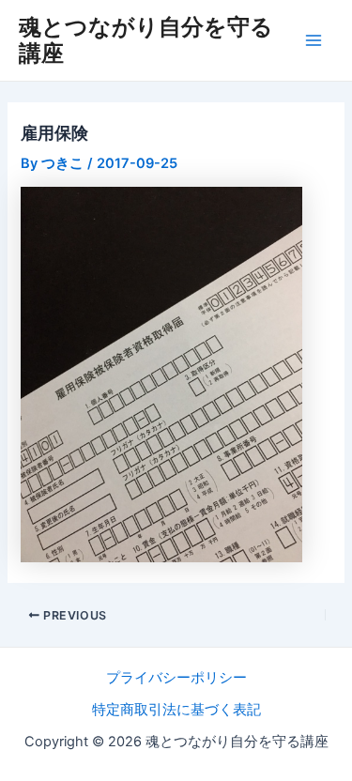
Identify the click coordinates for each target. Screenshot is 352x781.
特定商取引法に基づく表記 (176, 709)
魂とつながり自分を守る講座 (146, 40)
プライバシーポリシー (176, 677)
